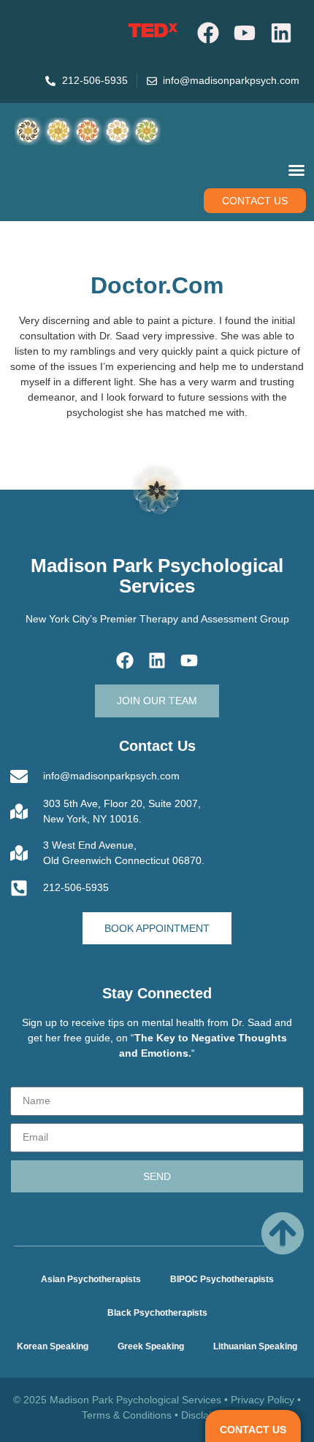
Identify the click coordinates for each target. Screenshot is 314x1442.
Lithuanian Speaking (255, 1346)
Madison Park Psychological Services (157, 576)
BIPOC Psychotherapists (222, 1279)
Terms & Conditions (127, 1415)
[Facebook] (208, 33)
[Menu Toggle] (296, 170)
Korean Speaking (52, 1346)
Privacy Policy (262, 1400)
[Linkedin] (281, 33)
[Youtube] (245, 33)
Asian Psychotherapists (91, 1279)
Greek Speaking (151, 1346)
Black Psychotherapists (157, 1313)
